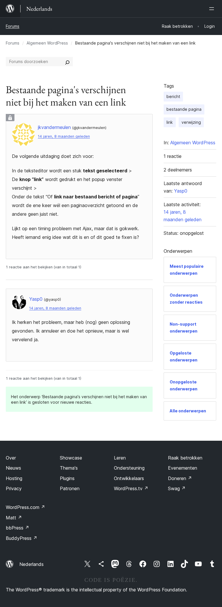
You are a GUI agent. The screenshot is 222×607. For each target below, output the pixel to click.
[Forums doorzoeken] (67, 61)
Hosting (14, 478)
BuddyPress (21, 538)
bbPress (17, 528)
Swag (177, 488)
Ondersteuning (129, 468)
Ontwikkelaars (129, 478)
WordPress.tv (131, 488)
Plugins (67, 478)
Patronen (69, 488)
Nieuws (13, 468)
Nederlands (31, 564)
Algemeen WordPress (47, 42)
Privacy (14, 488)
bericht (173, 96)
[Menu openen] (213, 8)
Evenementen (182, 468)
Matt (14, 518)
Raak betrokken (185, 458)
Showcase (71, 458)
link (169, 122)
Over (11, 458)
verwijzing (191, 122)
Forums (12, 26)
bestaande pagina (183, 109)
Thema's (69, 468)
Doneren (180, 478)
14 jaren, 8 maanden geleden (64, 136)
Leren (120, 458)
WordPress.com (25, 507)
